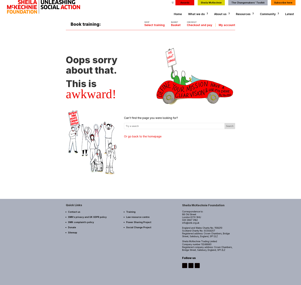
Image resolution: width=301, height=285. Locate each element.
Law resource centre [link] (138, 217)
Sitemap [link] (72, 232)
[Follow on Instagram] (184, 265)
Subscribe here (283, 2)
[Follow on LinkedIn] (197, 265)
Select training (154, 25)
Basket (176, 25)
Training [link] (130, 211)
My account (227, 25)
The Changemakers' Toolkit (247, 2)
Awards (184, 2)
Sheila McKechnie (211, 2)
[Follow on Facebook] (190, 265)
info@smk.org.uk (190, 222)
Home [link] (178, 14)
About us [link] (220, 14)
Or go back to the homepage (142, 136)
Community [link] (268, 14)
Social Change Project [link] (138, 227)
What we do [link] (196, 14)
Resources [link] (243, 14)
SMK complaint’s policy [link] (81, 222)
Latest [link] (289, 14)
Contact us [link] (74, 211)
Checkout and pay (199, 25)
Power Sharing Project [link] (138, 222)
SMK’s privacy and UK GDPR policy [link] (87, 217)
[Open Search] (173, 2)
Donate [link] (72, 227)
